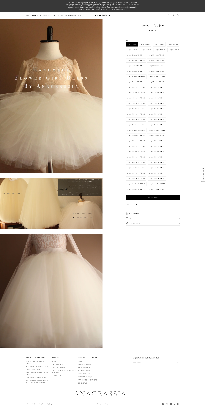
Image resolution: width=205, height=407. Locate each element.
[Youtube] (170, 404)
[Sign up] (177, 363)
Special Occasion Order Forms (35, 362)
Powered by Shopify (47, 404)
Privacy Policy (84, 368)
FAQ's (80, 361)
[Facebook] (163, 404)
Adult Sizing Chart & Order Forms (37, 373)
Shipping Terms (84, 374)
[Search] (168, 15)
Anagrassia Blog (59, 368)
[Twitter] (174, 404)
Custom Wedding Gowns (36, 377)
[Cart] (178, 15)
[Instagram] (166, 404)
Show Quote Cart (203, 174)
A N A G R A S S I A (35, 404)
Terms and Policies (102, 404)
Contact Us (56, 376)
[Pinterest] (178, 404)
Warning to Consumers (87, 380)
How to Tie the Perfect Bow (37, 366)
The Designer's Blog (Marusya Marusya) (64, 372)
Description (134, 213)
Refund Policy (135, 223)
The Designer (57, 365)
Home (54, 361)
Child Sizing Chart (33, 369)
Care (131, 218)
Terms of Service (85, 377)
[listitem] (80, 15)
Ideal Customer (84, 365)
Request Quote (153, 198)
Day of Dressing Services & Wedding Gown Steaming (37, 381)
